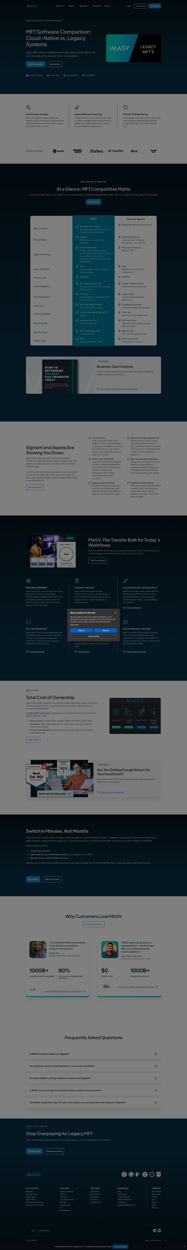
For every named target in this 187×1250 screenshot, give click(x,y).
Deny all (106, 631)
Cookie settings (93, 636)
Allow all (81, 631)
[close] (115, 612)
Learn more (74, 624)
